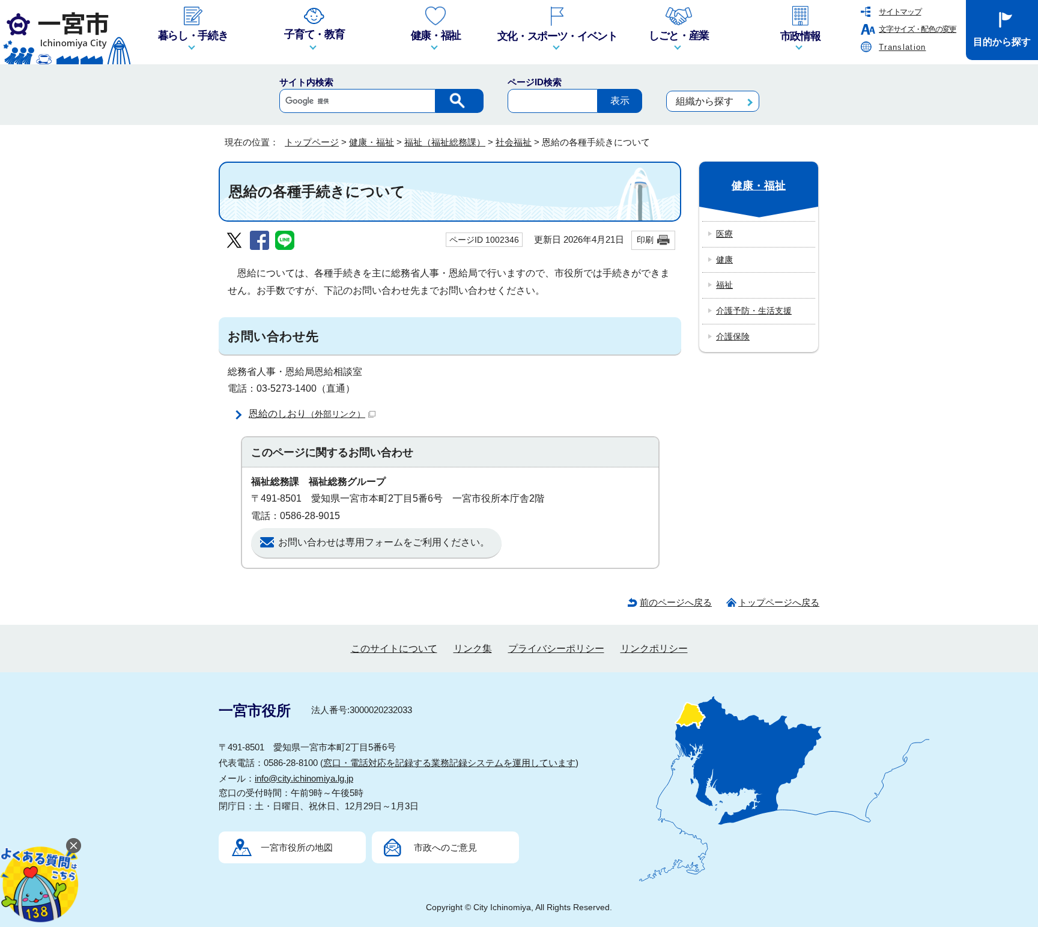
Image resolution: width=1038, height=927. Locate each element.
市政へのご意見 (445, 847)
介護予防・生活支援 (754, 310)
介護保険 (733, 336)
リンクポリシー (654, 648)
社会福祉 (514, 142)
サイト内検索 (306, 82)
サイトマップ (900, 11)
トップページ (312, 142)
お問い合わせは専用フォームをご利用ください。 (384, 542)
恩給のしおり (307, 414)
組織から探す (704, 101)
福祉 (724, 285)
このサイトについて (394, 648)
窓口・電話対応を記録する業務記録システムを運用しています (449, 763)
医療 (724, 234)
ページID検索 (535, 82)
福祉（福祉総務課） (444, 142)
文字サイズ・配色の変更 (917, 29)
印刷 (645, 240)
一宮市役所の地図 (297, 847)
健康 (724, 259)
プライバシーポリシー (556, 648)
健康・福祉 (371, 142)
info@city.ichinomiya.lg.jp (304, 778)
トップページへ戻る (778, 602)
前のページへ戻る (676, 602)
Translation (902, 47)
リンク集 (473, 648)
